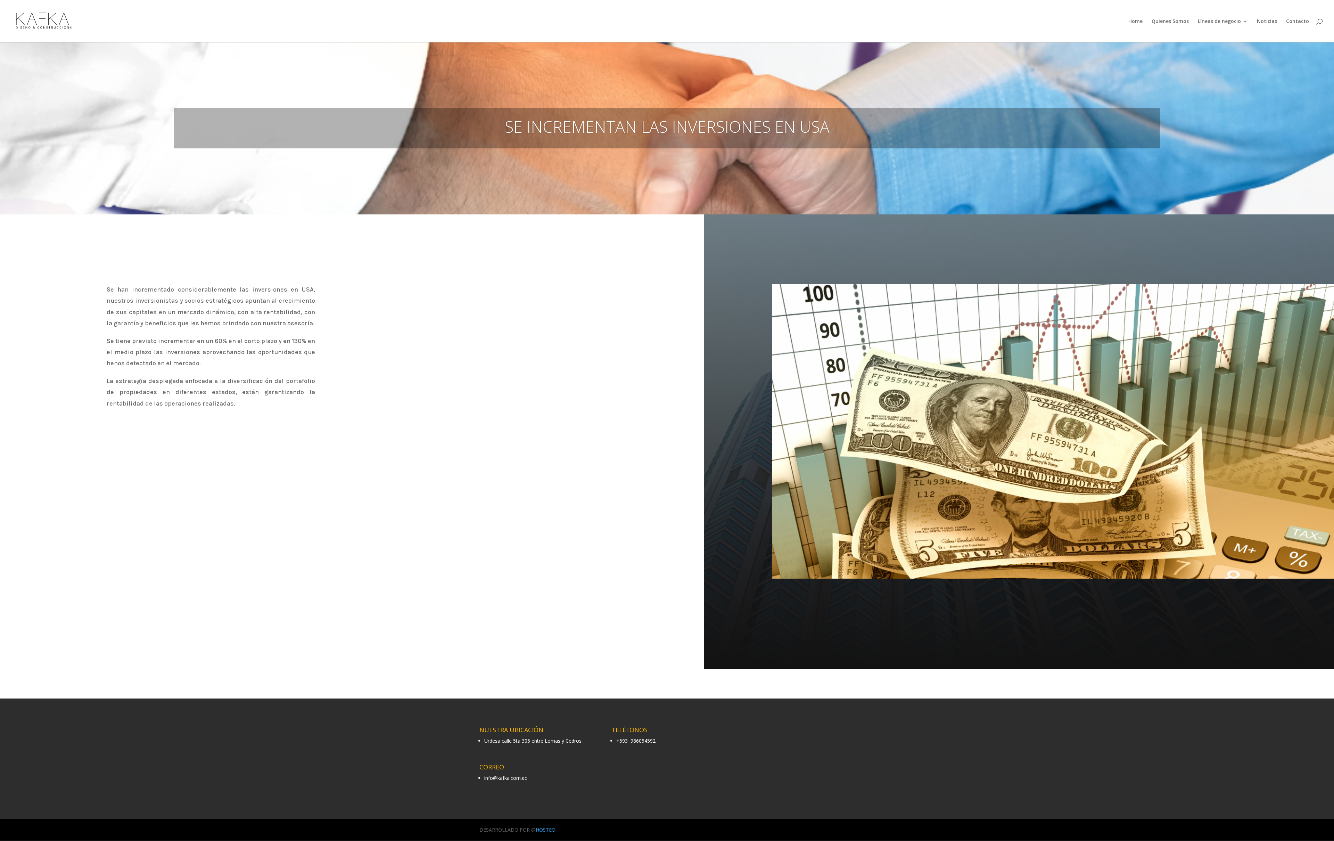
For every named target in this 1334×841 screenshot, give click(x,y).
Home (1135, 21)
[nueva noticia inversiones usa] (1053, 578)
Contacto (1297, 21)
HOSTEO (545, 829)
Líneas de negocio (1219, 21)
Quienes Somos (1170, 21)
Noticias (1267, 21)
